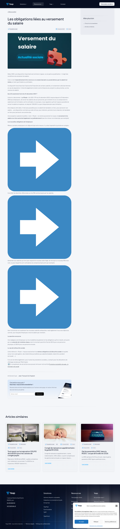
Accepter (81, 521)
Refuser (96, 521)
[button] (116, 506)
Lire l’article (11, 468)
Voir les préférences (110, 521)
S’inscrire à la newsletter (91, 23)
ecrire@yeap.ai (11, 506)
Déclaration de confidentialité (96, 525)
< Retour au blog (12, 11)
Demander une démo (107, 4)
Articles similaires (89, 26)
